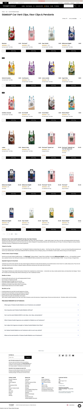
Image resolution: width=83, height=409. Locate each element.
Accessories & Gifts (39, 6)
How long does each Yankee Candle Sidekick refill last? (18, 310)
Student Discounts (29, 396)
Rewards (27, 385)
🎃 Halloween (46, 6)
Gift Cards (11, 391)
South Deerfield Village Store (31, 389)
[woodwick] (13, 3)
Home (3, 11)
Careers (10, 393)
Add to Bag (13, 50)
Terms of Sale (44, 386)
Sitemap (10, 395)
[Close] (81, 1)
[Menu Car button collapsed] (34, 6)
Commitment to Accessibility (48, 390)
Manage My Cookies (46, 380)
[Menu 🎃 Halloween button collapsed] (49, 6)
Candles (23, 6)
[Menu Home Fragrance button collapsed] (32, 6)
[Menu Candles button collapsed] (24, 6)
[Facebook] (59, 355)
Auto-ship (27, 386)
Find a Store (27, 383)
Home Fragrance (29, 6)
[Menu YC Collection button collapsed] (59, 6)
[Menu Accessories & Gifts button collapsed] (43, 6)
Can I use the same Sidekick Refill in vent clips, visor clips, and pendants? (23, 315)
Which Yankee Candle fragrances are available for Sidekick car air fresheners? (24, 320)
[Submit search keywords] (74, 5)
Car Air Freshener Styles (14, 11)
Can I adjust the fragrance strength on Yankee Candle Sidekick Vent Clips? (23, 325)
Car (6, 11)
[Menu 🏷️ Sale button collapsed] (53, 6)
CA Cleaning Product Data (47, 389)
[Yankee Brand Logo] (9, 6)
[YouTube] (73, 355)
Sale (10, 386)
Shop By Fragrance (13, 379)
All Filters (64, 18)
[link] (6, 45)
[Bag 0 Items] (79, 6)
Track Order (27, 379)
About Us (11, 392)
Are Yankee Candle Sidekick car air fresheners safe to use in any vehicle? (23, 330)
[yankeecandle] (6, 3)
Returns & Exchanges (29, 393)
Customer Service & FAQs (30, 382)
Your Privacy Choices (46, 382)
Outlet (10, 389)
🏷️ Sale (51, 6)
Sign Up (28, 357)
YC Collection (56, 6)
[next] (52, 1)
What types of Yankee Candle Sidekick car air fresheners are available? (22, 305)
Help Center (62, 385)
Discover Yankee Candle (14, 388)
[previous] (30, 1)
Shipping (27, 392)
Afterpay (27, 388)
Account (27, 380)
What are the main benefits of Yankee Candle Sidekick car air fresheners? (23, 335)
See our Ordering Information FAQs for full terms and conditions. (66, 392)
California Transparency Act (47, 388)
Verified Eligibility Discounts (31, 398)
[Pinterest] (69, 355)
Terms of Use (44, 385)
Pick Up (26, 395)
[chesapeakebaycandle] (21, 3)
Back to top (41, 350)
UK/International (28, 391)
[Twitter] (63, 355)
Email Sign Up (11, 354)
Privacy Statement (25, 363)
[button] (79, 405)
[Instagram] (66, 355)
